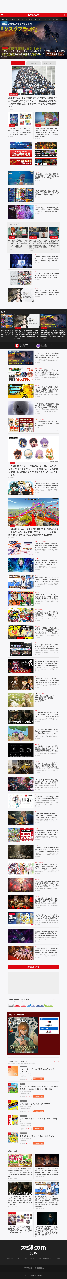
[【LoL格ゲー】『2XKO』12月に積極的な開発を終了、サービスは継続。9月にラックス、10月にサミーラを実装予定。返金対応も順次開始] (21, 784)
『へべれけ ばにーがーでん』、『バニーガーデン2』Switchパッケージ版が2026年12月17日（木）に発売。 (46, 955)
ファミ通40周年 (41, 419)
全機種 (11, 1005)
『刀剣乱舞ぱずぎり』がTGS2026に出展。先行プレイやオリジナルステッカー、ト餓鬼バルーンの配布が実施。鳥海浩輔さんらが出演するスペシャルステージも (33, 470)
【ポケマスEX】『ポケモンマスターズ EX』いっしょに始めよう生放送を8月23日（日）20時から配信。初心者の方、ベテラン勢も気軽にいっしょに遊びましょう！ (47, 596)
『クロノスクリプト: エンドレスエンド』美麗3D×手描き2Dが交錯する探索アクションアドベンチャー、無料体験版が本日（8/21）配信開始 (47, 900)
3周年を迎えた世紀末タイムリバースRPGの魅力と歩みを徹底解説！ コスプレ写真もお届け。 (46, 698)
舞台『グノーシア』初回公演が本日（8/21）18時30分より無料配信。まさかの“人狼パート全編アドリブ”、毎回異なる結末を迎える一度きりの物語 (47, 562)
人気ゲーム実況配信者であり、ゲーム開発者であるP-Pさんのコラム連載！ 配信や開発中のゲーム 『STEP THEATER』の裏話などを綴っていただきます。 (47, 376)
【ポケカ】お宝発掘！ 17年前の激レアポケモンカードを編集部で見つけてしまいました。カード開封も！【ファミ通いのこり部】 (47, 630)
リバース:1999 (40, 693)
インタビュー (6, 48)
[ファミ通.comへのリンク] (33, 15)
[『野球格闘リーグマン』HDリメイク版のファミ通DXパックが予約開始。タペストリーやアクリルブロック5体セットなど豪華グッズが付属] (20, 119)
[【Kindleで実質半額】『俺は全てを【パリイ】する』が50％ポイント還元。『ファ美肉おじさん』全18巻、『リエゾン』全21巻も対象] (21, 868)
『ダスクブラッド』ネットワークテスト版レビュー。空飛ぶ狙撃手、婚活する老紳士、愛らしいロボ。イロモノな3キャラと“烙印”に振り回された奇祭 (47, 1171)
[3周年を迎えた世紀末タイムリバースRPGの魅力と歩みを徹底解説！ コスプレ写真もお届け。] (21, 700)
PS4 (33, 1005)
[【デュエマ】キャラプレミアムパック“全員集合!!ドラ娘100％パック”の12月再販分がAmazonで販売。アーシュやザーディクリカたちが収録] (21, 615)
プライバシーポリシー (21, 1258)
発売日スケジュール (34, 19)
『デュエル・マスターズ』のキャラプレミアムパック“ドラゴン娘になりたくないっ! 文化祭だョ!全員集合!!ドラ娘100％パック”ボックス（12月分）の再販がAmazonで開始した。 (46, 617)
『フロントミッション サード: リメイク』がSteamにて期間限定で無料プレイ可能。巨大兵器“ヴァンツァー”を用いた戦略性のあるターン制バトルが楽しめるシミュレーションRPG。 (47, 769)
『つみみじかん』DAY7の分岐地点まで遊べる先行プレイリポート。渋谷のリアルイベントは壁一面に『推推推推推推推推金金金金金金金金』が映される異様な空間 (47, 210)
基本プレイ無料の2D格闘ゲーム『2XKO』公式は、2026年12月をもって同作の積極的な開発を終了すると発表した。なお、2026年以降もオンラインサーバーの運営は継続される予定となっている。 (46, 786)
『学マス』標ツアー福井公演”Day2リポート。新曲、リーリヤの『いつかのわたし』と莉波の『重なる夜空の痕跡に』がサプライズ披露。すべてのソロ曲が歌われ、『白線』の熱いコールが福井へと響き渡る (47, 259)
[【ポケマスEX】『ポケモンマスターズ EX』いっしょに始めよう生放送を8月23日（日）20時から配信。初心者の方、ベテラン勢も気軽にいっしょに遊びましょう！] (21, 598)
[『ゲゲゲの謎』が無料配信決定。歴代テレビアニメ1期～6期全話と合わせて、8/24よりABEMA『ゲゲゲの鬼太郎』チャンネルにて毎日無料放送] (21, 408)
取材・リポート (39, 205)
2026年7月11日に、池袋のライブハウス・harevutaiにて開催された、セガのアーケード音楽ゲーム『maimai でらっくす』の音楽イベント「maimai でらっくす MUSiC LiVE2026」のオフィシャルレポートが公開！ (46, 651)
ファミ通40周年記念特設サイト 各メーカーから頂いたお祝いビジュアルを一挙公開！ (47, 423)
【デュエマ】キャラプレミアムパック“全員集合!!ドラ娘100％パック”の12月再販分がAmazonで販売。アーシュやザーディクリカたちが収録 (47, 613)
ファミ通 (37, 427)
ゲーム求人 (44, 19)
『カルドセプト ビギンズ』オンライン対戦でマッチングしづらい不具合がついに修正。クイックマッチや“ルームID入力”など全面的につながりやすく (47, 680)
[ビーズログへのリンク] (39, 1268)
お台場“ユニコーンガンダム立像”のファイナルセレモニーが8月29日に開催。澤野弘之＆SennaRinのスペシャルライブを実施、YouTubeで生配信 (47, 664)
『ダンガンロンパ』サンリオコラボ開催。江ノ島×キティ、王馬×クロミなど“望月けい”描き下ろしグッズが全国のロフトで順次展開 (47, 275)
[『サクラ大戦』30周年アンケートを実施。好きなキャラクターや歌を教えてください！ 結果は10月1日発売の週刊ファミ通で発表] (21, 548)
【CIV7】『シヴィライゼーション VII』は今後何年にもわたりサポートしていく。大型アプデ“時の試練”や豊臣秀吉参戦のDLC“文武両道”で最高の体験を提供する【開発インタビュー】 (38, 244)
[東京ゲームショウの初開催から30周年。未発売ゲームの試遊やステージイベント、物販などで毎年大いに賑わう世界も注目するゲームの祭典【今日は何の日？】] (33, 80)
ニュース (51, 19)
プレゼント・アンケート (41, 541)
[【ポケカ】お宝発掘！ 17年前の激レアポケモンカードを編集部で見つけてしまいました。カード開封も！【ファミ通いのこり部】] (21, 632)
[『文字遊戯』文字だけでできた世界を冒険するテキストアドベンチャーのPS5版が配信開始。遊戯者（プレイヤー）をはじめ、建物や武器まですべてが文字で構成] (21, 750)
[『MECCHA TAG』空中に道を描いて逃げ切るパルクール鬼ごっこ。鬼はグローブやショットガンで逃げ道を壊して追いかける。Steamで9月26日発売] (33, 512)
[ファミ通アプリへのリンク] (28, 1268)
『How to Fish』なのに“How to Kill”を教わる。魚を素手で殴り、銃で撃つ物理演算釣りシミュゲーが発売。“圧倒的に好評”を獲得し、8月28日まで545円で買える (46, 132)
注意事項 (38, 1258)
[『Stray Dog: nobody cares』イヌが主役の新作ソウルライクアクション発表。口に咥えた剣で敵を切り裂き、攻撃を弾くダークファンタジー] (21, 852)
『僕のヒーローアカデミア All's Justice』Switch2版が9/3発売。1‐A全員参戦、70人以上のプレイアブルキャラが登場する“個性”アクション (46, 486)
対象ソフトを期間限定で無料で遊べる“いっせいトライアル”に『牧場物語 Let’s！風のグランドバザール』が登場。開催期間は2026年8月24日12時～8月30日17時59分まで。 (46, 837)
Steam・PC (40, 1005)
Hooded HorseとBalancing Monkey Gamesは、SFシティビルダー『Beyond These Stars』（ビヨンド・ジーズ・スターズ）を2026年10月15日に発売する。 (47, 938)
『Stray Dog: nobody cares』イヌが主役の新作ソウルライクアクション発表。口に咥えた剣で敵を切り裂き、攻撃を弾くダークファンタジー (47, 849)
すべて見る (63, 311)
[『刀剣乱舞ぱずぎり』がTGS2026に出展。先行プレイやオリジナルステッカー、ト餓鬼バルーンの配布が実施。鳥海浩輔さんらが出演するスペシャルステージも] (33, 449)
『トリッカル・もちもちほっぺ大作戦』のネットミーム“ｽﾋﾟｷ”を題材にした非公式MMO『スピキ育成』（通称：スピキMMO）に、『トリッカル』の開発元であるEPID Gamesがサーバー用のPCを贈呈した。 (46, 735)
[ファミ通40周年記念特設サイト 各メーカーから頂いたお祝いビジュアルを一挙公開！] (21, 425)
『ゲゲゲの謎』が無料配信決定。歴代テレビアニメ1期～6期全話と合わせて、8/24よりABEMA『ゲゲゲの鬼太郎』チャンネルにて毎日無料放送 (47, 406)
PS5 (19, 19)
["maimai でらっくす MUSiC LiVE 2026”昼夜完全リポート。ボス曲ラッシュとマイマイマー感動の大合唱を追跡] (21, 649)
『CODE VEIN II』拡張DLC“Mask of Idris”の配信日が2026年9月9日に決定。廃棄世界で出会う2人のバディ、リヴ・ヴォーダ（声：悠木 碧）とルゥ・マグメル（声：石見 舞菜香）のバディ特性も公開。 (47, 887)
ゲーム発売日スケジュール (18, 999)
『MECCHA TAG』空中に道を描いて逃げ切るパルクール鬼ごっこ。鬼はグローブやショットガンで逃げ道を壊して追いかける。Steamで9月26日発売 (33, 531)
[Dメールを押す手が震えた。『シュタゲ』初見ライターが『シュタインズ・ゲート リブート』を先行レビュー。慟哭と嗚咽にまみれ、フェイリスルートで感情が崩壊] (18, 232)
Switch (14, 19)
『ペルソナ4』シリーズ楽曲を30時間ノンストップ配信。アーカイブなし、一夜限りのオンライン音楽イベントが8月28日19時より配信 (47, 389)
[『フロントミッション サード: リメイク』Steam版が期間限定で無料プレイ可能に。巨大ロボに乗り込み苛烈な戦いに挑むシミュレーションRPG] (21, 767)
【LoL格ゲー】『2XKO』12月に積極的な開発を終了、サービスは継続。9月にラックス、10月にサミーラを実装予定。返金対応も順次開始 (46, 782)
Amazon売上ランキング (17, 1061)
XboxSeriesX (48, 1005)
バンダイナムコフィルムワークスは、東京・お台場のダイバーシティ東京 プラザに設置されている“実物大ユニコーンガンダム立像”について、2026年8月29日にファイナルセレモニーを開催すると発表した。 (46, 668)
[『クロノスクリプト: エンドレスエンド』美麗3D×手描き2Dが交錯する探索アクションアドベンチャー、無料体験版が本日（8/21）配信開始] (21, 902)
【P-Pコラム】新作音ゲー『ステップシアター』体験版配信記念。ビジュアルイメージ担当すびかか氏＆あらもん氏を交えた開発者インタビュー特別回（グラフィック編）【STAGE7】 (47, 372)
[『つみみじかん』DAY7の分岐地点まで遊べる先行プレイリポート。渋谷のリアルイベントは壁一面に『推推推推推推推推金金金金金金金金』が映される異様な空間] (21, 212)
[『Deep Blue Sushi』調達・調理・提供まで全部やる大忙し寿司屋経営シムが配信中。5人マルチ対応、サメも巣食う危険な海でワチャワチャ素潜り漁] (21, 178)
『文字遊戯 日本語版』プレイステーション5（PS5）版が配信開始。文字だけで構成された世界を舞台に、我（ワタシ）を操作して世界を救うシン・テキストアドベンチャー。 (47, 752)
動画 (57, 19)
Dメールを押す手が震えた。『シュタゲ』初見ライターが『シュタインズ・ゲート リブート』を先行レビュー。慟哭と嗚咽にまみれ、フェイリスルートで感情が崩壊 (18, 243)
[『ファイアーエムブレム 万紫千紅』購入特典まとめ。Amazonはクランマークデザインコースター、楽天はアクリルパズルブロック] (20, 1218)
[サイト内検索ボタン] (65, 15)
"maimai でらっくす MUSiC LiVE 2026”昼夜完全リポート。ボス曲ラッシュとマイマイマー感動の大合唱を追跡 (47, 647)
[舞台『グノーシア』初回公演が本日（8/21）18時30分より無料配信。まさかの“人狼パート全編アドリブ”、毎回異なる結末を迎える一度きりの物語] (21, 565)
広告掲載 (58, 1258)
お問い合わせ (10, 1258)
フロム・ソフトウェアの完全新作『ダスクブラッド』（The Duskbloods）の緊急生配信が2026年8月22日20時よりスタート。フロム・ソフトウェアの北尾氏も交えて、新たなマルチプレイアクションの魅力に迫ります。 (46, 359)
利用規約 (31, 1258)
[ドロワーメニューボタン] (2, 15)
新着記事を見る (33, 967)
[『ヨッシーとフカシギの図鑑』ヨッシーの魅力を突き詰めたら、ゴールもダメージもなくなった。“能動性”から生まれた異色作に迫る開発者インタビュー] (20, 1160)
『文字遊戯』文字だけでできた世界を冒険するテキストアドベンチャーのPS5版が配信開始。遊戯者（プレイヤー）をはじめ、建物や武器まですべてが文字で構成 (47, 748)
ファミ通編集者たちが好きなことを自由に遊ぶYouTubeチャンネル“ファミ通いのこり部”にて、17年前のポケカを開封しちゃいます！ (47, 634)
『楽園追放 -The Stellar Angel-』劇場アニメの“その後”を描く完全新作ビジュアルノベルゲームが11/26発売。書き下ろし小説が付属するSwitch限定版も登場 (47, 799)
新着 (3, 19)
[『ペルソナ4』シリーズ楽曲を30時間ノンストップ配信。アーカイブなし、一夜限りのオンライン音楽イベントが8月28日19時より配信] (21, 391)
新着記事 (33, 63)
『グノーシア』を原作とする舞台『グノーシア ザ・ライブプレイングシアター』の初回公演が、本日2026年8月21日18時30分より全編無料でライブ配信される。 (46, 566)
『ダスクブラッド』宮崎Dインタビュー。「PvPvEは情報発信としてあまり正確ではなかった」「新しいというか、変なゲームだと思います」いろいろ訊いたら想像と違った (47, 1231)
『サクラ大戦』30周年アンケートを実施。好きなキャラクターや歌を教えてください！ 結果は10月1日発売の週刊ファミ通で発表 (47, 545)
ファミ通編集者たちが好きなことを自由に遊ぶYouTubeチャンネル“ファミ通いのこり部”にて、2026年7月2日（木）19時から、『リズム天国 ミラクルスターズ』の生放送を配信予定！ (46, 600)
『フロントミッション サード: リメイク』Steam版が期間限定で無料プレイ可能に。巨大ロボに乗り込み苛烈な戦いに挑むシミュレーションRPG (47, 765)
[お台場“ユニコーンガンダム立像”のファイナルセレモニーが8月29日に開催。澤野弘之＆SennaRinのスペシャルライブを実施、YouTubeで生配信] (21, 666)
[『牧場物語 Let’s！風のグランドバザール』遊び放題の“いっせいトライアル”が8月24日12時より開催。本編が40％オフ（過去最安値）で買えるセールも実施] (21, 835)
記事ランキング (49, 63)
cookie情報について (48, 1258)
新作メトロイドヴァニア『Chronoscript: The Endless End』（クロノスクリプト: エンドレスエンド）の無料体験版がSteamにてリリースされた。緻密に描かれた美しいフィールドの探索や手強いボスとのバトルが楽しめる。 (46, 904)
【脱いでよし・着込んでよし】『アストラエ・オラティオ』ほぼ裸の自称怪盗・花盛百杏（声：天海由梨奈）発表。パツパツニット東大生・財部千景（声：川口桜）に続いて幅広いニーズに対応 (47, 292)
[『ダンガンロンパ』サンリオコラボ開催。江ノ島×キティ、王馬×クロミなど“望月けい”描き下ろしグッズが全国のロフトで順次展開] (21, 278)
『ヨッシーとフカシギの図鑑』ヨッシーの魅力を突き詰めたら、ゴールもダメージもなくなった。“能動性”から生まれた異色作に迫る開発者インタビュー (20, 1172)
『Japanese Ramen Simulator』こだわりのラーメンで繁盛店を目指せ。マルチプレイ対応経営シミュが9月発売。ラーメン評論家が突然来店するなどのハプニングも (47, 816)
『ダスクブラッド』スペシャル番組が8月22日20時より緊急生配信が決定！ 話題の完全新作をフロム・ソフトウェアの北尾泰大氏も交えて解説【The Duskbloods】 (47, 355)
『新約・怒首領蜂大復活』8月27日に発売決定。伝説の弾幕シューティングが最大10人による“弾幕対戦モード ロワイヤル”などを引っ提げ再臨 (47, 193)
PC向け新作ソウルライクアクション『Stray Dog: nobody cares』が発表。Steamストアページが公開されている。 (46, 853)
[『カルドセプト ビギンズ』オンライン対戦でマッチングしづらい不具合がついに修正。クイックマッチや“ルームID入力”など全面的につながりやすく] (21, 683)
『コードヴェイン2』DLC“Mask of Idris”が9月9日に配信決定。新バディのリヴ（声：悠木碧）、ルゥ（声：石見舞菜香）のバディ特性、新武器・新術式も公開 (47, 883)
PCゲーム (24, 19)
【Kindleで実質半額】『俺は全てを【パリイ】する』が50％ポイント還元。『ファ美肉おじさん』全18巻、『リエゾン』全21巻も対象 (46, 866)
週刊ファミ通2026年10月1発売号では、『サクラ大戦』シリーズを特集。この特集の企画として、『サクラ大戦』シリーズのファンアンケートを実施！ (46, 550)
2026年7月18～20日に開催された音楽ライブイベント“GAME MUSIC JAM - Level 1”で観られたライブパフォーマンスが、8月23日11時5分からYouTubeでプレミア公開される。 (46, 921)
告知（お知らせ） (39, 592)
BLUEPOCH (38, 701)
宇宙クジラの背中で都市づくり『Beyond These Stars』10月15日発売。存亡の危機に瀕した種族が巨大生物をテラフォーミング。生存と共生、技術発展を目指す (47, 934)
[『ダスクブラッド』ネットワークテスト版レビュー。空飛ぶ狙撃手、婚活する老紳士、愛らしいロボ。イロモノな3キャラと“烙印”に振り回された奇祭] (47, 1160)
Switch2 (8, 19)
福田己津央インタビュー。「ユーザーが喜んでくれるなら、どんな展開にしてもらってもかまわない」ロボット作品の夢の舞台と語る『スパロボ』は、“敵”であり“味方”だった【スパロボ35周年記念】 (32, 53)
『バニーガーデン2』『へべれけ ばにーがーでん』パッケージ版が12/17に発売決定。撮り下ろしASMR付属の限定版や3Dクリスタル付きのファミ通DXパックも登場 (47, 951)
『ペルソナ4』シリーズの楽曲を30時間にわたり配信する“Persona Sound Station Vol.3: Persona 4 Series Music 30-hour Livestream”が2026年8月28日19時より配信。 (46, 393)
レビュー (12, 237)
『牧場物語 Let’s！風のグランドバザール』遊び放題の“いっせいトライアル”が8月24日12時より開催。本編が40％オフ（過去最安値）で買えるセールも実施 (46, 832)
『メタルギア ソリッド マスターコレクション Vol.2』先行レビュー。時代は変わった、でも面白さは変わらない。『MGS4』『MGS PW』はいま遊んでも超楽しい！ (47, 714)
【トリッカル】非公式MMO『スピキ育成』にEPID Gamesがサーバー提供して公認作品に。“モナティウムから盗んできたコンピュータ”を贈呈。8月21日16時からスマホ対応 (47, 731)
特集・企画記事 (13, 94)
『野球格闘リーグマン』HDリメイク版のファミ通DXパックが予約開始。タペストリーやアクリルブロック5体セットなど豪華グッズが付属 (19, 131)
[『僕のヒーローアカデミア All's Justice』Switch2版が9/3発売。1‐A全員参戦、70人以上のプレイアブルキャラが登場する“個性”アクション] (21, 488)
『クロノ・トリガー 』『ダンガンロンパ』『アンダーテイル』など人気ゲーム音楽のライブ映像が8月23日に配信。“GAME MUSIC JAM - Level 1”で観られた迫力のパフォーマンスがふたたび (47, 917)
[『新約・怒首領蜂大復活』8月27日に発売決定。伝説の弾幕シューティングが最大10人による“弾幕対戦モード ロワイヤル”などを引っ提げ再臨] (21, 195)
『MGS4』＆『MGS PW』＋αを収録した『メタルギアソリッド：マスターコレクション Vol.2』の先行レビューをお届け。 (47, 718)
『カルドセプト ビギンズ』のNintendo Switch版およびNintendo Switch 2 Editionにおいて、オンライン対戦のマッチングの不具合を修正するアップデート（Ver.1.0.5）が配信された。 (47, 685)
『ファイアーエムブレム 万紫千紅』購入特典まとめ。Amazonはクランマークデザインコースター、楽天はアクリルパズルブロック (20, 1230)
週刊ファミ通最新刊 (16, 1014)
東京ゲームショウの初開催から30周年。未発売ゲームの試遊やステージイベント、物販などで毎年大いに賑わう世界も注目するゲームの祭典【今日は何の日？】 (33, 102)
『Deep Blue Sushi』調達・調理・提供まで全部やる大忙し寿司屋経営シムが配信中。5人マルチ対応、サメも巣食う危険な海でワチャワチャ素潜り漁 (47, 176)
